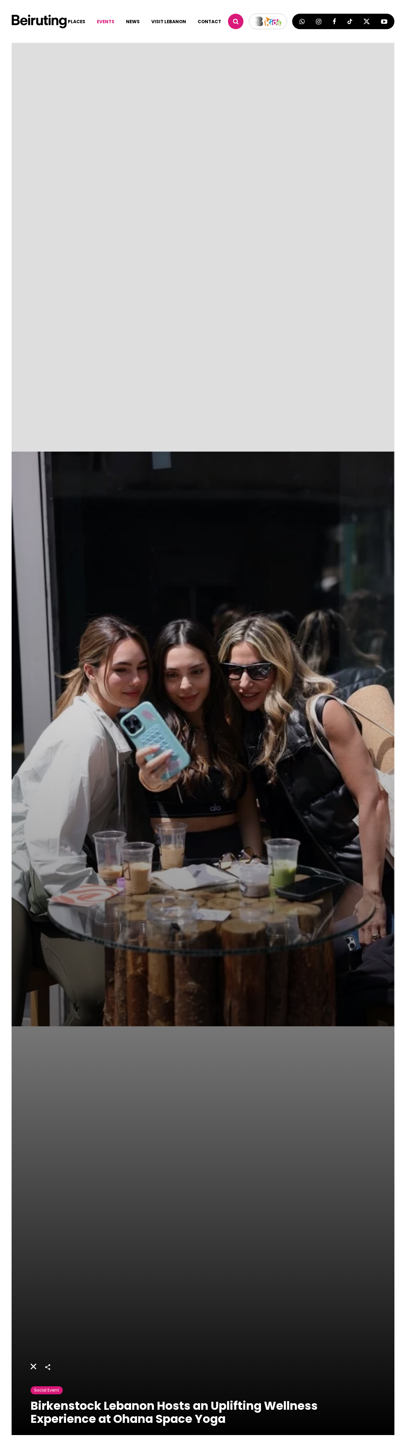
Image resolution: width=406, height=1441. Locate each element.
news (133, 21)
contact (209, 21)
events (105, 21)
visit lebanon (168, 21)
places (76, 21)
